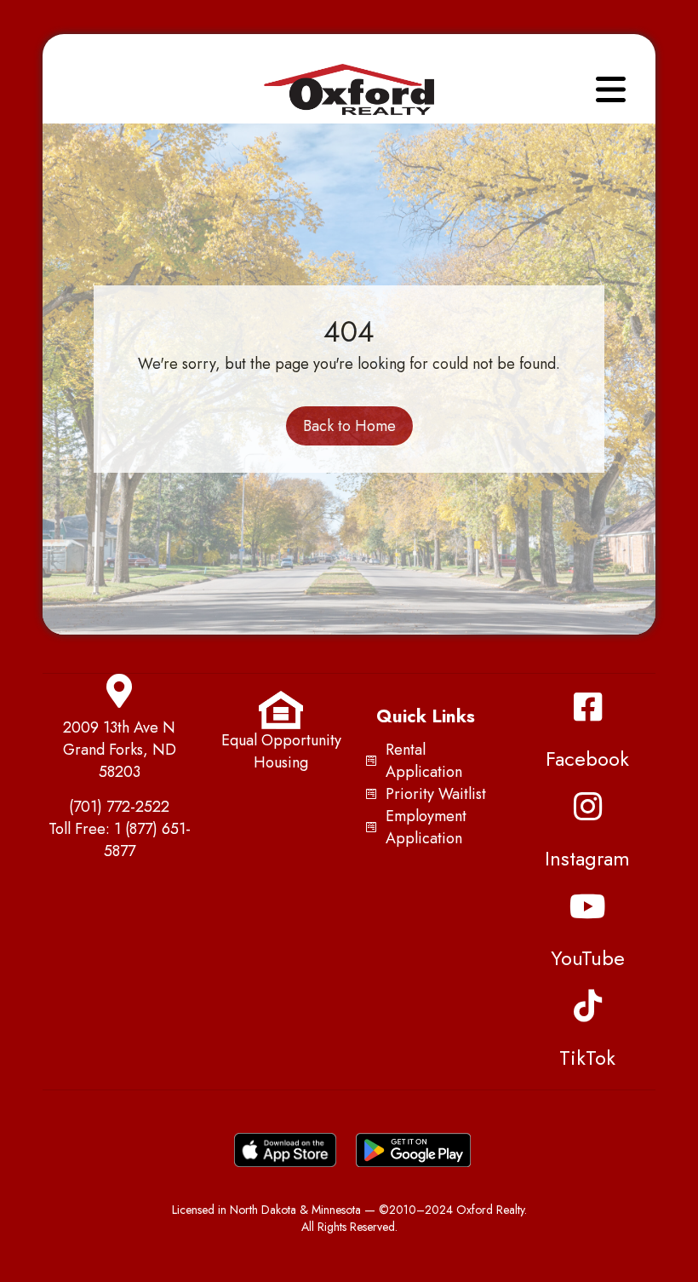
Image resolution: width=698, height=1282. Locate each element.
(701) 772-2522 (119, 807)
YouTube (588, 958)
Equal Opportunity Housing (281, 751)
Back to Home (349, 426)
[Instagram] (587, 806)
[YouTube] (587, 906)
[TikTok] (587, 1006)
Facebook (587, 758)
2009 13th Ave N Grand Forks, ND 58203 (119, 749)
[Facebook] (587, 707)
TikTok (587, 1057)
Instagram (587, 858)
